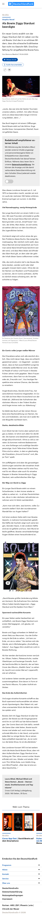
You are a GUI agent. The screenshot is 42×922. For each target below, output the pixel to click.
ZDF (17, 905)
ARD (12, 905)
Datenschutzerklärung (21, 164)
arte (31, 905)
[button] (3, 4)
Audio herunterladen (14, 65)
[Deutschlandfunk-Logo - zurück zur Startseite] (21, 4)
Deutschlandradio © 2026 (14, 912)
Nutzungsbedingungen (12, 895)
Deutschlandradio (10, 888)
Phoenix (24, 905)
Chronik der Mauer (10, 909)
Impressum (7, 899)
